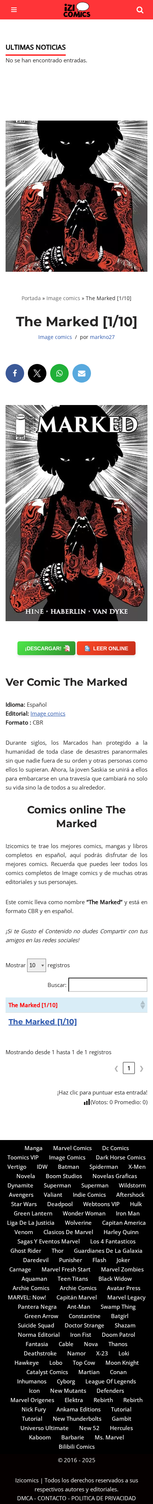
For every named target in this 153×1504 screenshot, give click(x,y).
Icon (34, 1390)
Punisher (70, 1260)
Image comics (63, 298)
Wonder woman (84, 1213)
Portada (31, 298)
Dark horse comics (121, 1157)
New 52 (89, 1428)
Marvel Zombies (122, 1269)
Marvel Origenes (32, 1400)
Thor (58, 1250)
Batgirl (119, 1316)
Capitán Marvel (76, 1297)
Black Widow (115, 1278)
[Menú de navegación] (14, 10)
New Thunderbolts (77, 1418)
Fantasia (37, 1344)
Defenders (110, 1390)
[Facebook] (15, 373)
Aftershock (130, 1194)
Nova (91, 1344)
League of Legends (110, 1381)
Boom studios (64, 1176)
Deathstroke (40, 1353)
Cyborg (66, 1381)
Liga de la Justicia (31, 1222)
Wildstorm (132, 1185)
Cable (66, 1344)
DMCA (25, 1498)
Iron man (128, 1213)
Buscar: (57, 984)
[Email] (81, 373)
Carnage (20, 1269)
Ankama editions (78, 1409)
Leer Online (110, 648)
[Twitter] (37, 373)
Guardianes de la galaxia (108, 1250)
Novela (25, 1176)
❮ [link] (116, 1068)
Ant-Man (78, 1306)
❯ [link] (141, 1068)
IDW (42, 1166)
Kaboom (40, 1437)
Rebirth (103, 1400)
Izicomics (27, 1480)
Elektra (74, 1400)
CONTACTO (52, 1498)
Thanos (117, 1344)
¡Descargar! (43, 648)
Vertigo (16, 1166)
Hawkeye (26, 1362)
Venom (23, 1232)
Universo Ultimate (44, 1428)
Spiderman (103, 1166)
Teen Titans (73, 1278)
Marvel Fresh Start (66, 1269)
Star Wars (24, 1204)
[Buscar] (140, 9)
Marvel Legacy (126, 1297)
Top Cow (84, 1362)
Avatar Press (123, 1288)
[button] (142, 1004)
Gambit (121, 1418)
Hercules (121, 1428)
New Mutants (68, 1390)
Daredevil (36, 1260)
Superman (57, 1185)
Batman (68, 1166)
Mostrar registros (38, 965)
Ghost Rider (25, 1250)
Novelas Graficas (114, 1176)
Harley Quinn (121, 1232)
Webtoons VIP (101, 1204)
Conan (118, 1372)
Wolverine (78, 1222)
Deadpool (60, 1204)
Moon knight (122, 1362)
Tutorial (121, 1409)
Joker (123, 1260)
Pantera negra (37, 1306)
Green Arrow (41, 1316)
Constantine (85, 1316)
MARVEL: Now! (27, 1297)
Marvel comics (72, 1148)
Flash (99, 1260)
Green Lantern (33, 1213)
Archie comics (31, 1288)
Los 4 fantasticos (113, 1241)
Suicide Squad (36, 1325)
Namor (76, 1353)
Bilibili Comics (77, 1446)
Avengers (21, 1194)
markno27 (102, 337)
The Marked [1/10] (43, 1021)
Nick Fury (34, 1409)
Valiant (53, 1194)
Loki (123, 1353)
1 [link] (129, 1068)
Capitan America (124, 1222)
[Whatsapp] (59, 373)
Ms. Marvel (109, 1437)
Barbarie (72, 1437)
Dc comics (115, 1148)
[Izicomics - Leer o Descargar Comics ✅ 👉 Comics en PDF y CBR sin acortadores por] (76, 9)
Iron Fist (80, 1334)
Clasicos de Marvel (68, 1232)
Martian (89, 1372)
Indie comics (89, 1194)
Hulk (136, 1204)
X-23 (102, 1353)
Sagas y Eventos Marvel (48, 1241)
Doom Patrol (118, 1334)
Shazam (125, 1325)
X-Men (137, 1166)
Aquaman (34, 1278)
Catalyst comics (47, 1372)
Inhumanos (31, 1381)
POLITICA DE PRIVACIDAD (103, 1498)
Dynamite (20, 1185)
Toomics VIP (23, 1157)
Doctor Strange (84, 1325)
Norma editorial (39, 1334)
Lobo (55, 1362)
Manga (34, 1148)
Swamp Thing (118, 1306)
